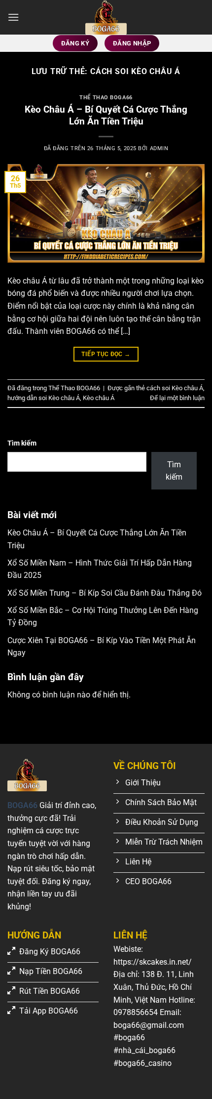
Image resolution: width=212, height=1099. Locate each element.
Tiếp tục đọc (105, 354)
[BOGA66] (106, 17)
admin (159, 148)
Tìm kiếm (21, 443)
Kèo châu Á (98, 398)
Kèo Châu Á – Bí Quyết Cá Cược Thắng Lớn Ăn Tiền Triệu (106, 115)
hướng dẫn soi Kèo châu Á (43, 398)
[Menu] (13, 17)
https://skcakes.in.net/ (152, 962)
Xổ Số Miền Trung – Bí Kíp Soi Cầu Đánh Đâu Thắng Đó (104, 593)
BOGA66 (22, 805)
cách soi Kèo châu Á (174, 388)
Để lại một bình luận (177, 398)
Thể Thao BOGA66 (105, 97)
